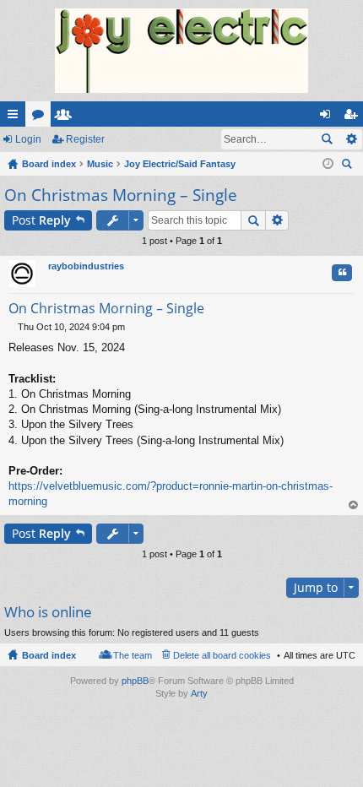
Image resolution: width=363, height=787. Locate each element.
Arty (199, 693)
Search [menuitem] (348, 166)
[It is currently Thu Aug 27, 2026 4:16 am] (327, 164)
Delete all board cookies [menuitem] (222, 655)
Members (66, 117)
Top (354, 505)
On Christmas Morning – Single (120, 195)
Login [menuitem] (328, 117)
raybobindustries (86, 266)
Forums (41, 117)
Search (326, 139)
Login (28, 139)
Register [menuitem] (353, 117)
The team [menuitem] (132, 655)
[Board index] (181, 50)
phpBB (135, 681)
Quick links (16, 117)
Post (41, 220)
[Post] (13, 327)
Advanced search (350, 139)
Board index (49, 655)
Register (85, 139)
